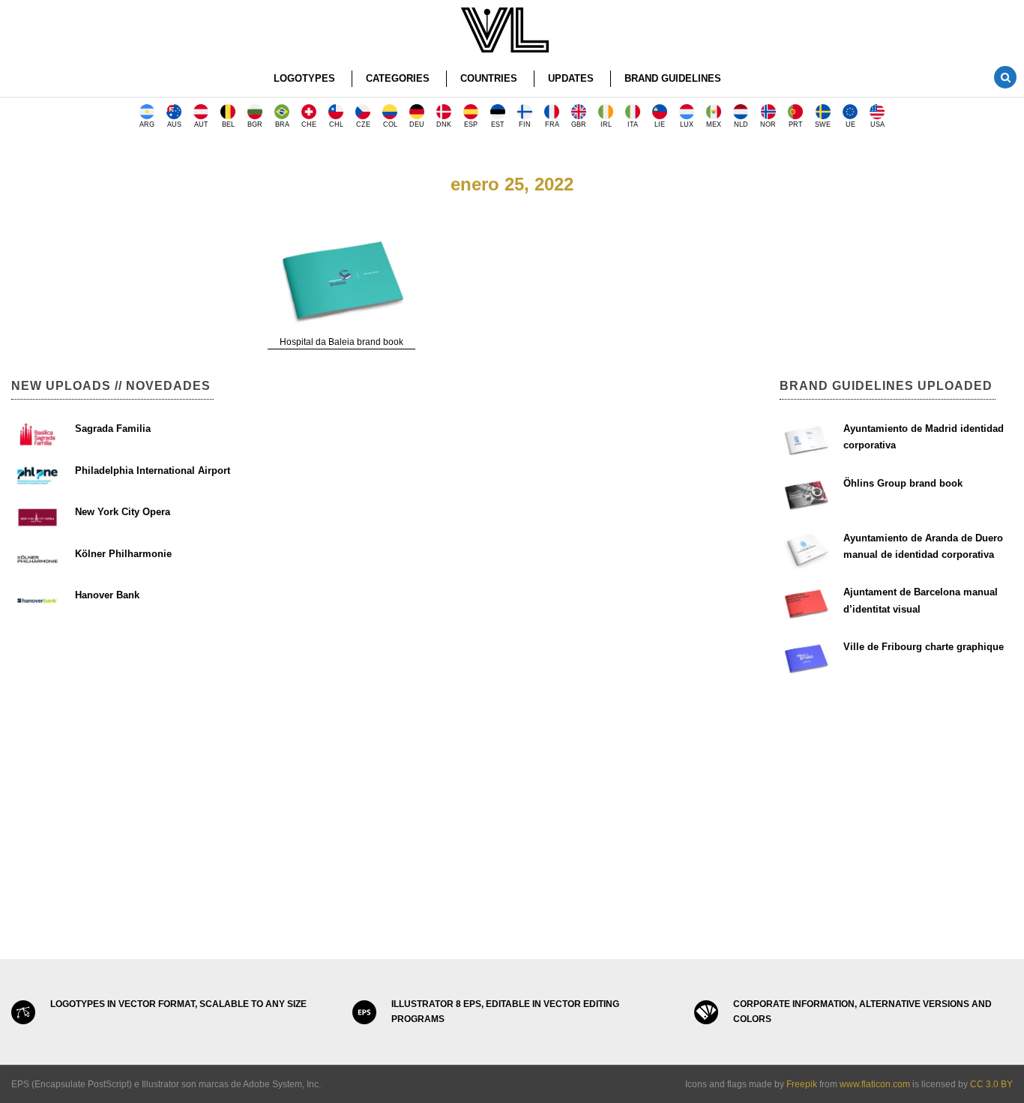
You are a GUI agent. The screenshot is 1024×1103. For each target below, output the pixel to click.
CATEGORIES (398, 78)
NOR (768, 124)
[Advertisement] (127, 247)
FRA (552, 124)
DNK (443, 124)
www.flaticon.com (875, 1084)
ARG (146, 124)
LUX (686, 124)
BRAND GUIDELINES (672, 78)
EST (498, 124)
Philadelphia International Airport (152, 470)
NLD (741, 124)
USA (877, 124)
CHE (308, 124)
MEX (713, 124)
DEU (416, 124)
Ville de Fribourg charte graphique (923, 646)
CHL (336, 124)
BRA (282, 124)
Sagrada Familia (113, 428)
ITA (632, 124)
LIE (659, 124)
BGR (254, 124)
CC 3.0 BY (991, 1084)
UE (850, 124)
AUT (201, 124)
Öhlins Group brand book (903, 483)
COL (390, 124)
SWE (823, 124)
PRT (796, 124)
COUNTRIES (488, 78)
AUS (174, 124)
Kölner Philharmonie (123, 553)
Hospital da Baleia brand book (341, 342)
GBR (578, 124)
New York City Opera (122, 511)
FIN (525, 124)
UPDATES (571, 78)
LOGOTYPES (304, 78)
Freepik (801, 1084)
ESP (471, 124)
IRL (606, 124)
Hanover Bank (107, 595)
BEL (228, 124)
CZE (363, 124)
